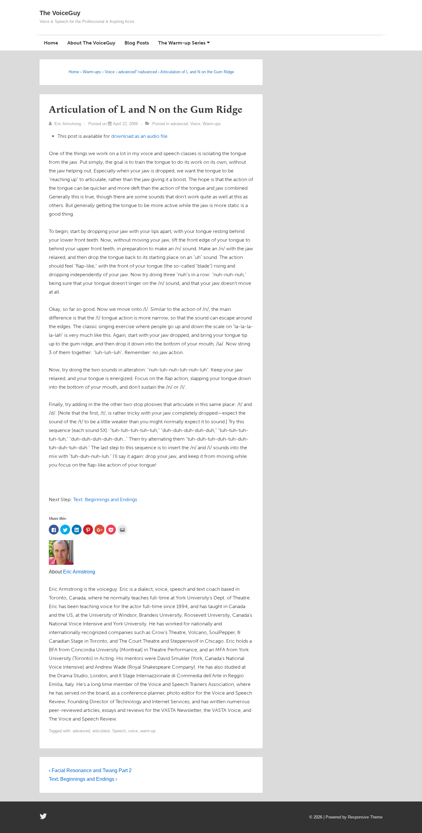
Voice (110, 72)
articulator (101, 731)
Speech (119, 731)
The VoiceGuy (60, 13)
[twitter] (44, 818)
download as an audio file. (140, 136)
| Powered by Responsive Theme (352, 817)
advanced (127, 72)
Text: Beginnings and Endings (105, 499)
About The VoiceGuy (91, 43)
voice (133, 731)
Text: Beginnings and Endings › (83, 779)
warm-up (147, 731)
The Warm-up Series (181, 43)
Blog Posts (136, 43)
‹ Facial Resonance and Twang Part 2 (90, 770)
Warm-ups (92, 72)
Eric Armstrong (79, 571)
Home (51, 43)
